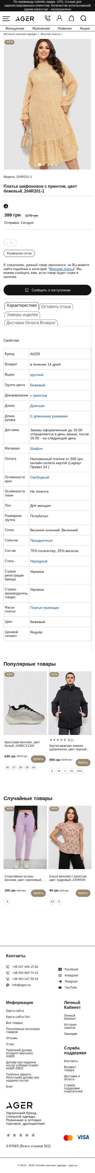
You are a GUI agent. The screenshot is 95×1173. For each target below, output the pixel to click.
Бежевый (37, 385)
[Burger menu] (6, 18)
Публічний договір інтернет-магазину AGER (19, 1053)
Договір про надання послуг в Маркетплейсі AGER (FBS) (22, 1065)
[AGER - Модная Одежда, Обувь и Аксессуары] (24, 18)
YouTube (71, 987)
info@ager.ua (21, 985)
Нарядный (38, 561)
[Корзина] (71, 18)
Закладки (70, 1033)
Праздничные (41, 540)
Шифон (36, 448)
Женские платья (50, 34)
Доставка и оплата (72, 1078)
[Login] (59, 18)
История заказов (70, 1026)
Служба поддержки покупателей (73, 1088)
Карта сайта (15, 1010)
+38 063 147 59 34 (25, 978)
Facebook (71, 969)
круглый (36, 375)
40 (33, 767)
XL (72, 771)
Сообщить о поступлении (51, 290)
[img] (47, 104)
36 (7, 767)
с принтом (38, 395)
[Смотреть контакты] (47, 18)
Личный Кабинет (70, 1017)
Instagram (71, 975)
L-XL (10, 243)
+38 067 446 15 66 (25, 966)
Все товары (14, 1022)
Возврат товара (70, 1069)
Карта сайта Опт (18, 1016)
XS (52, 901)
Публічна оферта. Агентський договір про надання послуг (22, 1077)
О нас (10, 1044)
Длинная (37, 406)
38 (20, 767)
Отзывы (11, 1038)
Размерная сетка (19, 253)
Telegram (71, 981)
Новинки (65, 28)
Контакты (71, 1061)
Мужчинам (41, 28)
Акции (85, 28)
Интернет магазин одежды (20, 34)
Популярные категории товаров (23, 1030)
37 (13, 767)
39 (27, 767)
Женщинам (14, 28)
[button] (39, 164)
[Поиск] (83, 18)
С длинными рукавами (49, 416)
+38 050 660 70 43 (25, 972)
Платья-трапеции (44, 608)
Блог (9, 1086)
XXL (79, 771)
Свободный (39, 477)
